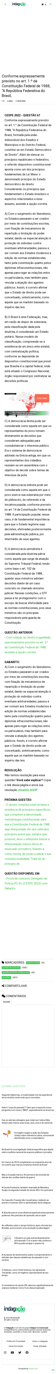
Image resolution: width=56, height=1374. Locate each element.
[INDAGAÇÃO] (19, 5)
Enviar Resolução (16, 1346)
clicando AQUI (27, 790)
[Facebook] (27, 1352)
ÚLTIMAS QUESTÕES (13, 1086)
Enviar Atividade (40, 1346)
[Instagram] (5, 1352)
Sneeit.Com (33, 1369)
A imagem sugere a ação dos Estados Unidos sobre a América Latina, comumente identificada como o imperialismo (34, 1135)
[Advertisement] (28, 41)
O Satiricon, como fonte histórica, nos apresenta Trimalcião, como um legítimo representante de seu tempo (25, 1272)
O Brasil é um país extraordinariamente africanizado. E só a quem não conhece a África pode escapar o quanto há (32, 1240)
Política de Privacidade (16, 1341)
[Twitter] (19, 1352)
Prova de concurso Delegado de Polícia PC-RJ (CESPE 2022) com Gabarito (26, 883)
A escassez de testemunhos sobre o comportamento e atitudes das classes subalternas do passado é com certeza (27, 1257)
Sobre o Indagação (40, 1341)
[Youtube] (12, 1352)
